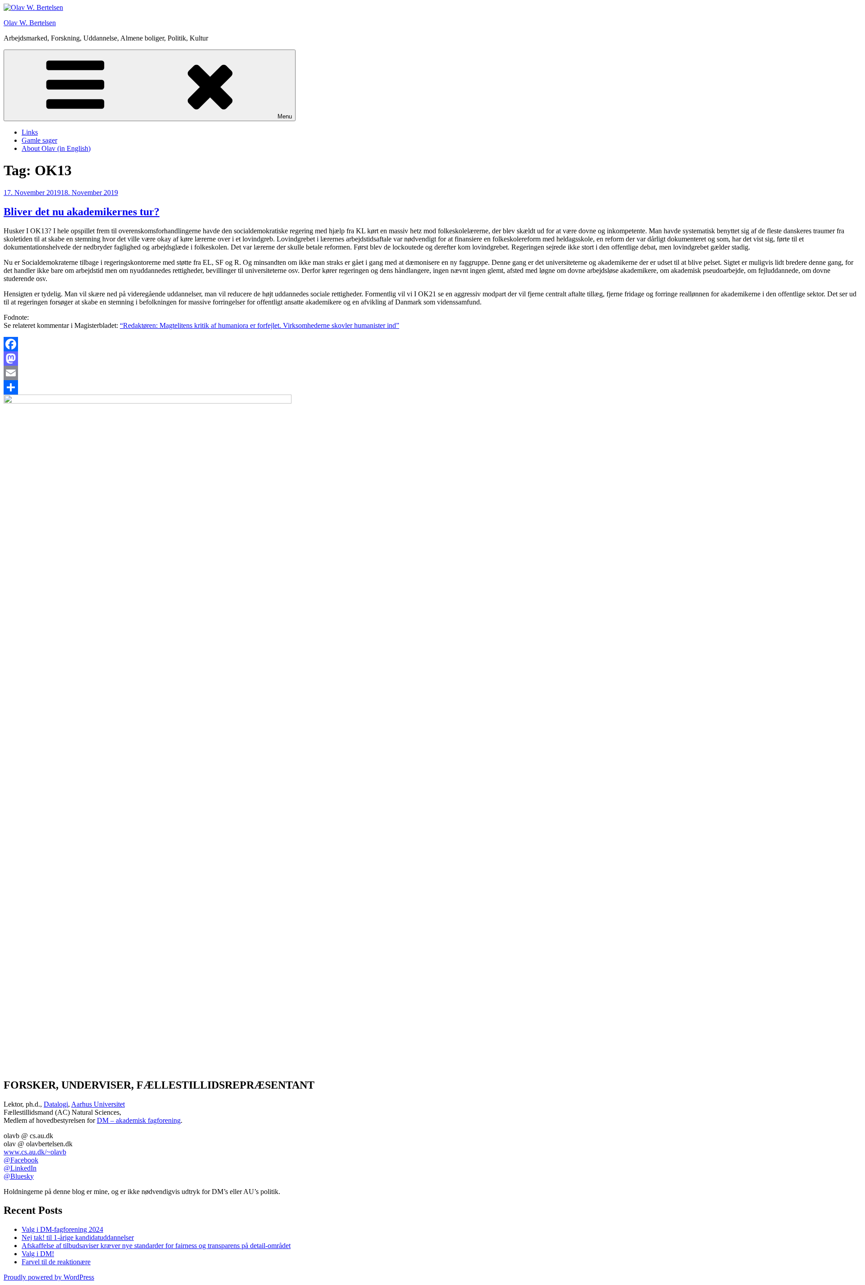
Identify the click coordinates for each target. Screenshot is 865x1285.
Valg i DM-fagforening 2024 (62, 1229)
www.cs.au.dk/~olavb (35, 1152)
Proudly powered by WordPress (49, 1277)
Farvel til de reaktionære (56, 1262)
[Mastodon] (432, 358)
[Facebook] (432, 344)
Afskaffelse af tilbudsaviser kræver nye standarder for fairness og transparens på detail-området (156, 1245)
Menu (285, 116)
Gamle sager (39, 140)
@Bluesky (19, 1176)
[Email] (432, 373)
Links (30, 132)
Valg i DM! (38, 1254)
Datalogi (56, 1104)
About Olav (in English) (56, 148)
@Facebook (21, 1160)
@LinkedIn (20, 1168)
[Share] (432, 387)
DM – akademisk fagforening (139, 1120)
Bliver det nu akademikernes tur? (81, 212)
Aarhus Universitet (98, 1104)
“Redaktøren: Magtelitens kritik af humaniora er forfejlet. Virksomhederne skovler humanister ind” (259, 325)
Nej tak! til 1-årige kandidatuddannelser (78, 1237)
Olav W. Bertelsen (30, 23)
